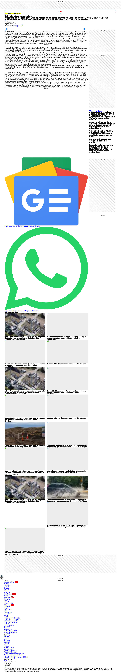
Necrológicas (8, 649)
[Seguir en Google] (5, 30)
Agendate (8, 597)
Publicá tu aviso (9, 648)
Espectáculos (9, 603)
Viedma (6, 643)
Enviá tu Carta (9, 625)
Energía (6, 588)
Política (6, 584)
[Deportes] (60, 13)
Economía (7, 589)
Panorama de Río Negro (12, 619)
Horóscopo (8, 609)
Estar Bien (9, 605)
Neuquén (7, 636)
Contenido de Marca (10, 632)
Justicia (7, 586)
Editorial (7, 616)
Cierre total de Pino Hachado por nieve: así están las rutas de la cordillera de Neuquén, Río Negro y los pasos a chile (24, 472)
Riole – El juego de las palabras (14, 653)
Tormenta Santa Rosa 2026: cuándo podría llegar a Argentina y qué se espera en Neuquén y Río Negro (67, 446)
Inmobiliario (8, 629)
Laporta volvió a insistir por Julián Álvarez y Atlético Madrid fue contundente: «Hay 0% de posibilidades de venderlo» (101, 148)
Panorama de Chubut (11, 621)
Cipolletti (7, 642)
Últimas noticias (95, 111)
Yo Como (7, 614)
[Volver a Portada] (60, 11)
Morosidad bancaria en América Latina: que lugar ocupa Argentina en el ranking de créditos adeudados (102, 125)
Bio (6, 611)
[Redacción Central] (5, 20)
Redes (6, 595)
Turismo (6, 591)
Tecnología (8, 612)
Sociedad (7, 606)
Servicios (7, 592)
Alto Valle (7, 638)
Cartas (7, 623)
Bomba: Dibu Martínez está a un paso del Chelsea (100, 140)
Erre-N (7, 602)
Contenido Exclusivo (10, 631)
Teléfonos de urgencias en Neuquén (15, 657)
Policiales (7, 626)
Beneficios (7, 660)
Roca (5, 639)
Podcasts (7, 628)
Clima (6, 608)
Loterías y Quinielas (10, 650)
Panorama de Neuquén (12, 618)
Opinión (6, 615)
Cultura (6, 600)
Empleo (6, 646)
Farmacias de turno (10, 652)
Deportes (8, 15)
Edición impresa (9, 633)
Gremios (7, 585)
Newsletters (10, 594)
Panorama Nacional (11, 622)
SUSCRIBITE (13, 13)
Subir (7, 665)
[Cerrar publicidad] (1, 576)
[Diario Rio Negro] (5, 667)
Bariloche (7, 640)
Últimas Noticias (11, 582)
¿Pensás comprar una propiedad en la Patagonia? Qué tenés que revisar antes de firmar (66, 472)
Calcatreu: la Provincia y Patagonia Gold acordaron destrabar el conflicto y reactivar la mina (101, 134)
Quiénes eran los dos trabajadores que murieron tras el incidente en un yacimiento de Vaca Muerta (66, 526)
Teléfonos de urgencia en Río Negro (15, 656)
